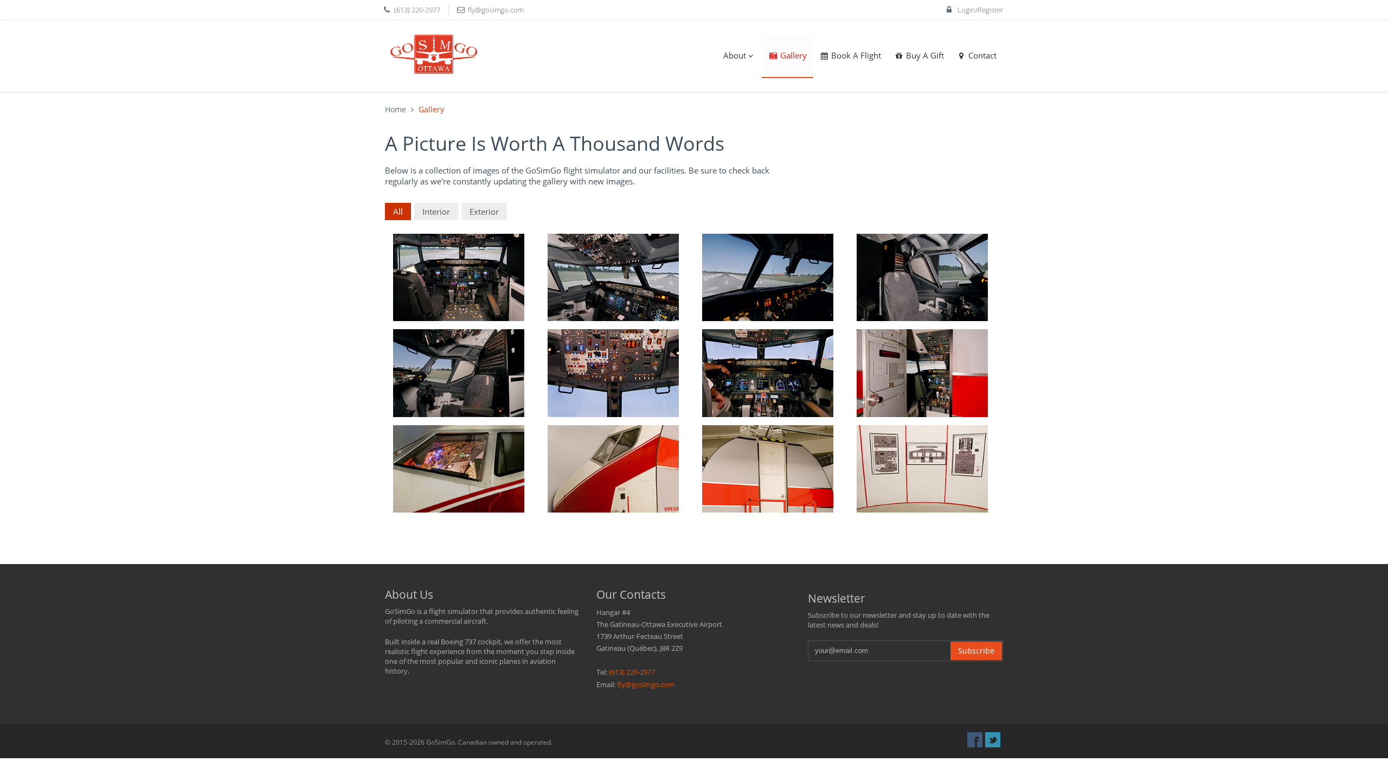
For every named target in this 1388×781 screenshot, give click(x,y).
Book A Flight (855, 55)
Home (395, 109)
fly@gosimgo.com (496, 10)
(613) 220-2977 (417, 10)
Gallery (792, 55)
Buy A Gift (924, 55)
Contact (981, 55)
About (733, 55)
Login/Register (979, 10)
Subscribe (976, 650)
